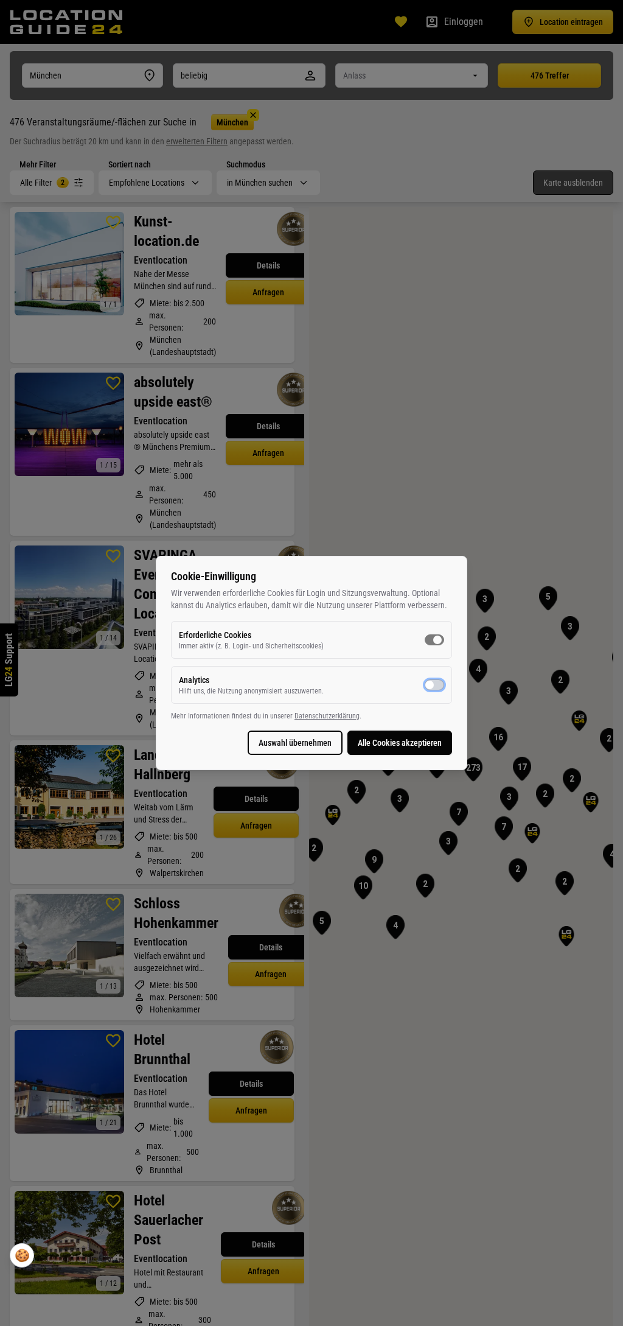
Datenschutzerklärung (327, 716)
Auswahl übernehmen (295, 743)
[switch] (434, 639)
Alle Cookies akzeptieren (400, 743)
